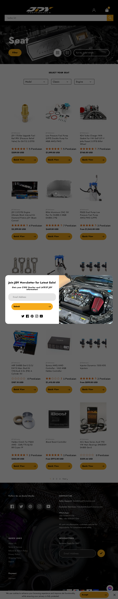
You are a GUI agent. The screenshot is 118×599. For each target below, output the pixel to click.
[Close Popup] (109, 279)
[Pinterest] (32, 316)
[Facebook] (27, 316)
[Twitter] (22, 316)
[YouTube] (41, 316)
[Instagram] (36, 316)
